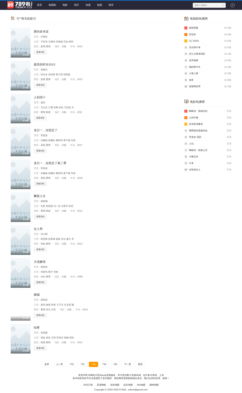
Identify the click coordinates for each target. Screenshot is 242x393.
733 (83, 364)
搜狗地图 (154, 384)
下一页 (127, 364)
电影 (65, 4)
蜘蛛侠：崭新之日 (208, 150)
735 (104, 364)
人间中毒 (208, 117)
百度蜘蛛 (101, 384)
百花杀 (208, 34)
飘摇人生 (40, 196)
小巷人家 (208, 73)
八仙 (208, 143)
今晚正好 (208, 156)
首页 (39, 4)
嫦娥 (37, 294)
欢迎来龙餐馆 (208, 124)
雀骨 (208, 80)
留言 (111, 4)
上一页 (59, 364)
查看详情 (40, 52)
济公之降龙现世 (208, 53)
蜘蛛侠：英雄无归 (208, 111)
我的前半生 (208, 67)
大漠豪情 (40, 261)
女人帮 (38, 229)
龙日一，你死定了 (45, 130)
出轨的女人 (208, 169)
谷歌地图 (114, 384)
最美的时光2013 (44, 64)
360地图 (141, 384)
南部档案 (208, 27)
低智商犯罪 (208, 86)
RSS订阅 (88, 384)
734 (93, 364)
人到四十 (40, 97)
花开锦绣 (208, 60)
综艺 (76, 4)
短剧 (99, 4)
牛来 (208, 163)
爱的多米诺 (41, 31)
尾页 (140, 364)
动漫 (88, 4)
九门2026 (208, 40)
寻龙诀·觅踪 (208, 137)
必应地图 (128, 384)
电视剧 (52, 4)
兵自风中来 (208, 47)
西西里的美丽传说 (208, 130)
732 (72, 364)
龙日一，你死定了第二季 (50, 163)
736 (115, 364)
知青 (37, 327)
